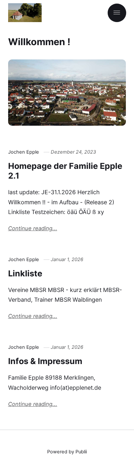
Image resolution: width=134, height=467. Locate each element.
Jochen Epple (23, 152)
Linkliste (25, 273)
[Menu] (117, 13)
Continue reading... (32, 228)
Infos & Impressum (45, 361)
